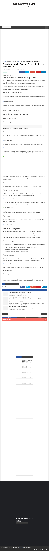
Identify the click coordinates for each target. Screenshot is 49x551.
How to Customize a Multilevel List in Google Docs (27, 375)
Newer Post (4, 314)
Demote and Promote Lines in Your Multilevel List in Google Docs (27, 381)
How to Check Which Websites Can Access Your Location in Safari (27, 360)
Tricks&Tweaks (9, 61)
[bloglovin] (36, 549)
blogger (9, 317)
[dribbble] (38, 549)
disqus (24, 317)
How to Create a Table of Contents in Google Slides (27, 370)
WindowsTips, (22, 69)
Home (4, 61)
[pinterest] (34, 549)
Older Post (44, 314)
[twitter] (30, 549)
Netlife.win (21, 547)
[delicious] (47, 549)
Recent (18, 357)
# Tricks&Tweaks (9, 284)
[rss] (40, 549)
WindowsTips (15, 61)
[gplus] (32, 549)
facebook (40, 317)
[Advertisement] (24, 17)
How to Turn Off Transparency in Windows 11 (19, 297)
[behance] (43, 549)
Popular (24, 357)
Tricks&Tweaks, (16, 69)
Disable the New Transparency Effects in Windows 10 (20, 292)
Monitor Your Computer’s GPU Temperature (18, 301)
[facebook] (28, 549)
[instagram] (45, 549)
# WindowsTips (15, 284)
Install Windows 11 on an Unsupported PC (18, 306)
